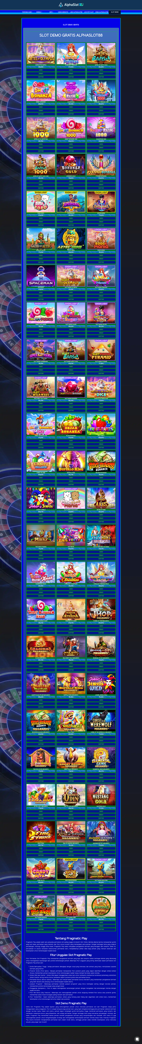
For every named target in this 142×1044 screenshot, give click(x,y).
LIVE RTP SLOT (89, 12)
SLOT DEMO (115, 12)
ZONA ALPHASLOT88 (101, 12)
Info (50, 12)
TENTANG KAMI (27, 12)
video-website (63, 12)
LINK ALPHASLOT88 (76, 12)
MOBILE (38, 12)
